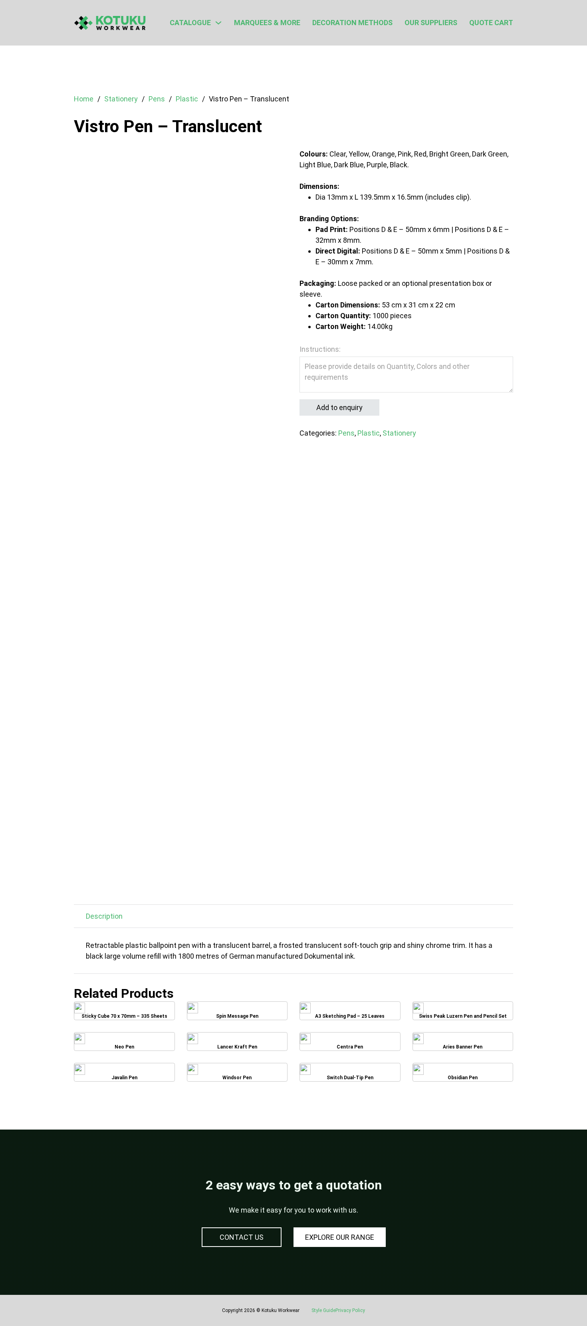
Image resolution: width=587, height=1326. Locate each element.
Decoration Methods (352, 22)
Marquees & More (267, 22)
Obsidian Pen (462, 1074)
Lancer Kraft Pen (237, 1044)
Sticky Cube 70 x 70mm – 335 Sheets (124, 1014)
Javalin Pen (124, 1074)
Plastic (187, 99)
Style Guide (323, 1310)
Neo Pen (124, 1044)
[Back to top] (559, 1302)
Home (83, 99)
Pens (157, 99)
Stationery (121, 99)
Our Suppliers (431, 22)
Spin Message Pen (237, 1013)
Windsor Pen (237, 1074)
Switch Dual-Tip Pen (349, 1075)
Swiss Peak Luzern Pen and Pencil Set (462, 1014)
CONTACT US (242, 1237)
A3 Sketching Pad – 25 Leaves (349, 1013)
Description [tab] (104, 916)
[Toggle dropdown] (218, 22)
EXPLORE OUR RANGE (339, 1237)
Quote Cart (491, 22)
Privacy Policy (350, 1310)
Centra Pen (350, 1044)
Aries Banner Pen (462, 1044)
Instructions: (320, 349)
